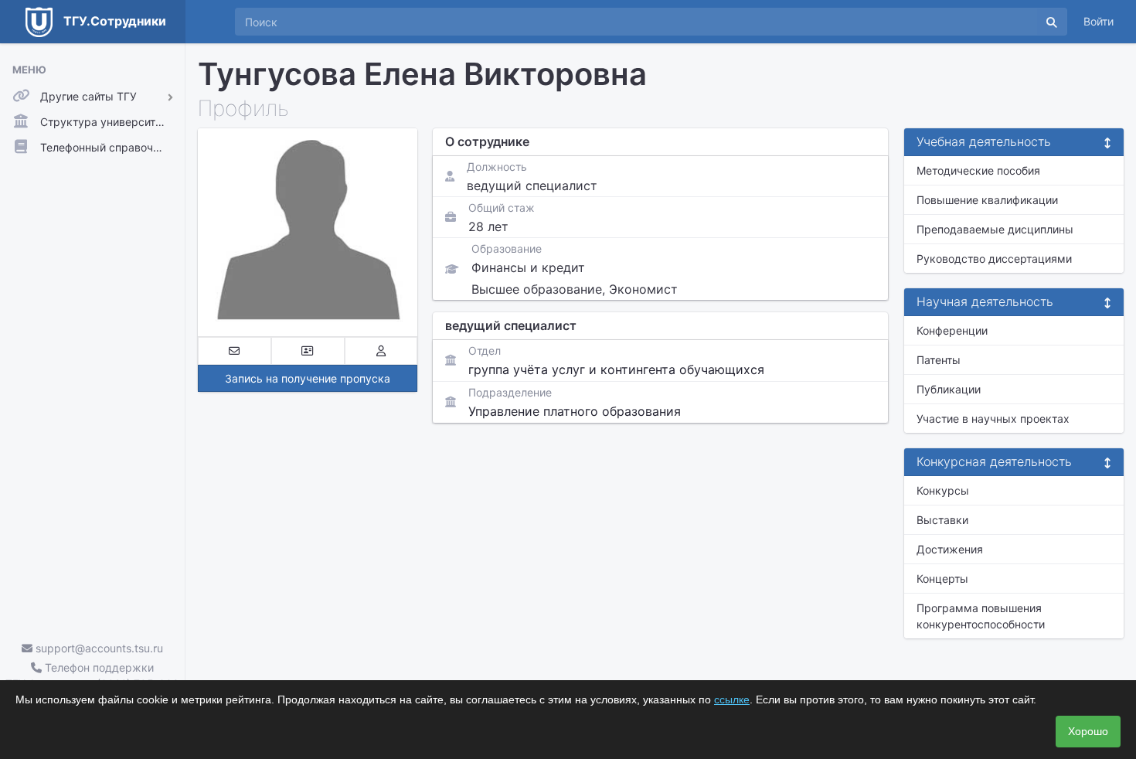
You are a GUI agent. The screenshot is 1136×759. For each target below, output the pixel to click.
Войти (1098, 21)
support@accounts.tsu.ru (97, 648)
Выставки (942, 519)
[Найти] (1051, 22)
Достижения (950, 549)
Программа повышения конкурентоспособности (981, 616)
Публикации (949, 389)
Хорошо (1088, 731)
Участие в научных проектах (993, 418)
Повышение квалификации (987, 199)
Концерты (942, 578)
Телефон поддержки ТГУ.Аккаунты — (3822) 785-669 (92, 675)
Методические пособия (978, 170)
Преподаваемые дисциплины (995, 229)
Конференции (952, 330)
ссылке (732, 699)
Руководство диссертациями (994, 258)
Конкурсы (943, 490)
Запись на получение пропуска (307, 378)
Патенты (939, 359)
